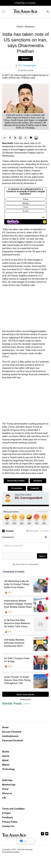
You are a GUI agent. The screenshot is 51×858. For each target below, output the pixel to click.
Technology (8, 769)
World (5, 760)
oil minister (38, 481)
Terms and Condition (13, 809)
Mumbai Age (8, 784)
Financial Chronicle (12, 740)
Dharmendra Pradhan (16, 481)
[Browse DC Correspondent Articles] (8, 498)
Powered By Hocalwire (11, 852)
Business (25, 58)
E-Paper (6, 813)
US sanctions (17, 488)
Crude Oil (35, 488)
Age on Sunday (28, 3)
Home (5, 727)
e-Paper (17, 3)
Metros (5, 765)
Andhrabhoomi (10, 736)
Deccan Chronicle (11, 732)
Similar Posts (12, 703)
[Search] (48, 12)
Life (4, 798)
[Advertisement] (25, 308)
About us (7, 793)
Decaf (5, 789)
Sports (5, 756)
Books (5, 751)
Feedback (7, 817)
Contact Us (8, 826)
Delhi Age (7, 780)
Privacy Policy (9, 822)
